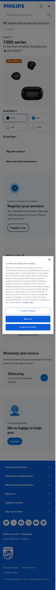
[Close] (47, 259)
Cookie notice (36, 302)
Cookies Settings (26, 310)
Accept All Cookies (27, 327)
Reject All (27, 319)
